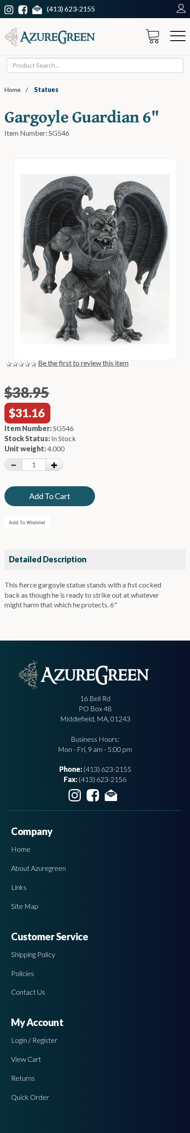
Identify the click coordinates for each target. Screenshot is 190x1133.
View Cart (26, 1059)
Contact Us (28, 992)
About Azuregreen (38, 868)
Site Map (24, 906)
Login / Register (34, 1040)
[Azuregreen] (49, 37)
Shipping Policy (33, 954)
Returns (23, 1078)
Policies (22, 973)
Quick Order (30, 1097)
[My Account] (179, 8)
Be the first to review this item (83, 363)
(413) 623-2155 (71, 8)
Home (12, 89)
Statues (46, 89)
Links (19, 887)
